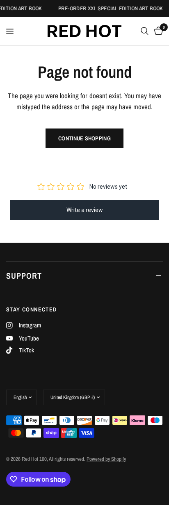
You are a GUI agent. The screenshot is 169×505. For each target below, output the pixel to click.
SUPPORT (24, 275)
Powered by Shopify (106, 458)
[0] (157, 31)
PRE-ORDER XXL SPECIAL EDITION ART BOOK (110, 8)
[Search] (144, 31)
